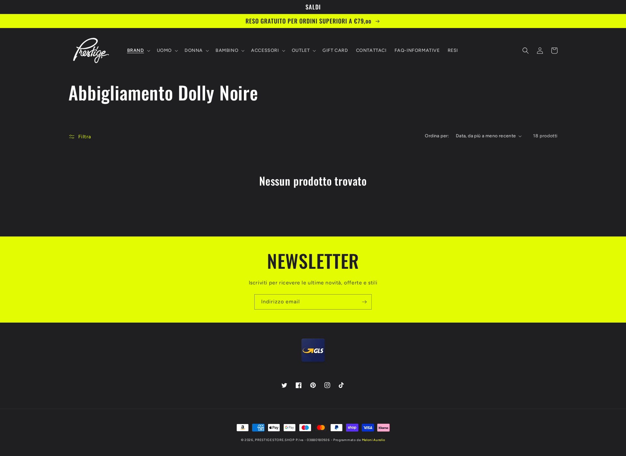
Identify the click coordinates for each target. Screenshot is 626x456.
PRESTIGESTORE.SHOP (275, 440)
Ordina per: (437, 136)
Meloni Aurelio (373, 440)
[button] (138, 50)
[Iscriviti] (364, 302)
